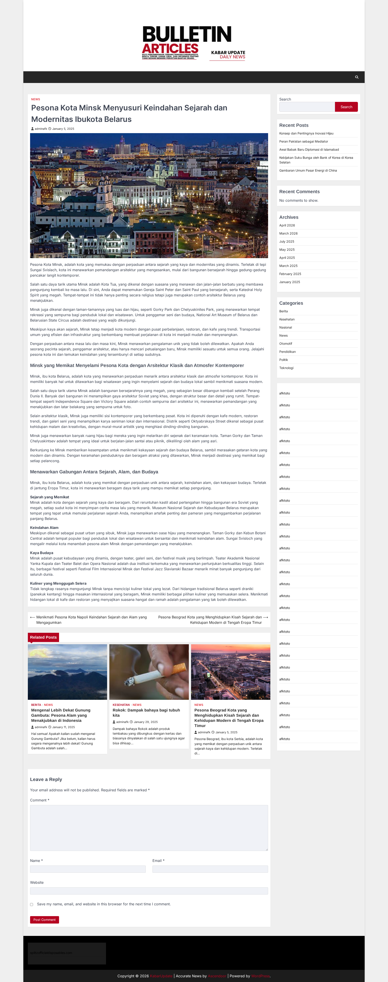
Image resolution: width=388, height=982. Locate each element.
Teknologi (286, 368)
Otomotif (285, 343)
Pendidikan (287, 351)
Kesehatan (121, 705)
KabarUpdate (161, 976)
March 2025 (288, 266)
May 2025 (287, 249)
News (35, 99)
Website (37, 882)
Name (36, 860)
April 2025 (287, 257)
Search (285, 99)
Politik (283, 360)
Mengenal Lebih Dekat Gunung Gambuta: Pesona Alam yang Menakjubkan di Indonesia (60, 715)
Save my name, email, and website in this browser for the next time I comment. (104, 904)
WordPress (260, 976)
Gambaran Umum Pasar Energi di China (308, 170)
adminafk (41, 128)
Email (158, 860)
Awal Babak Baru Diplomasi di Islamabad (309, 149)
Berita (36, 705)
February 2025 (290, 274)
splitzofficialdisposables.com (51, 953)
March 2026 (288, 233)
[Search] (356, 77)
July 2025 (286, 241)
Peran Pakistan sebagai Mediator (303, 141)
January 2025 (289, 282)
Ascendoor (217, 976)
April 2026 (287, 225)
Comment (39, 800)
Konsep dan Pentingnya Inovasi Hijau (306, 133)
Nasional (285, 327)
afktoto (284, 393)
